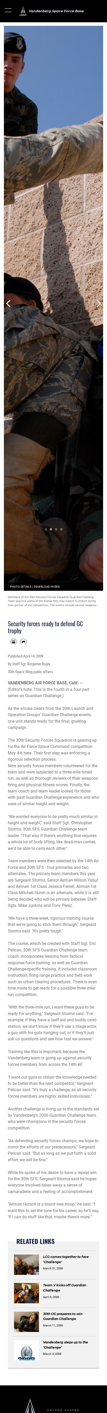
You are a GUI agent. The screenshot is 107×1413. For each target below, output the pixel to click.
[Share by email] (23, 642)
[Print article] (13, 642)
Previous (9, 304)
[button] (8, 11)
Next (98, 304)
